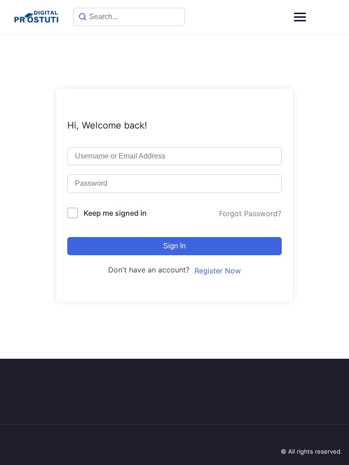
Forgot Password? (250, 213)
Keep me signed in (115, 213)
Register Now (217, 270)
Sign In (174, 246)
